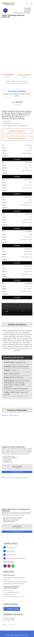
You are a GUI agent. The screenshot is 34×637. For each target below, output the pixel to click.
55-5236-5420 (27, 8)
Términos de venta (9, 618)
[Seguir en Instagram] (9, 566)
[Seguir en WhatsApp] (13, 566)
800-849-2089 (27, 11)
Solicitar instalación (17, 138)
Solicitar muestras (17, 131)
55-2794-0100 (27, 9)
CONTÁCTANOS (13, 609)
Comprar (17, 159)
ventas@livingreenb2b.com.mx (16, 558)
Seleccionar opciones (17, 472)
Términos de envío (9, 620)
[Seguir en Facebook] (5, 566)
